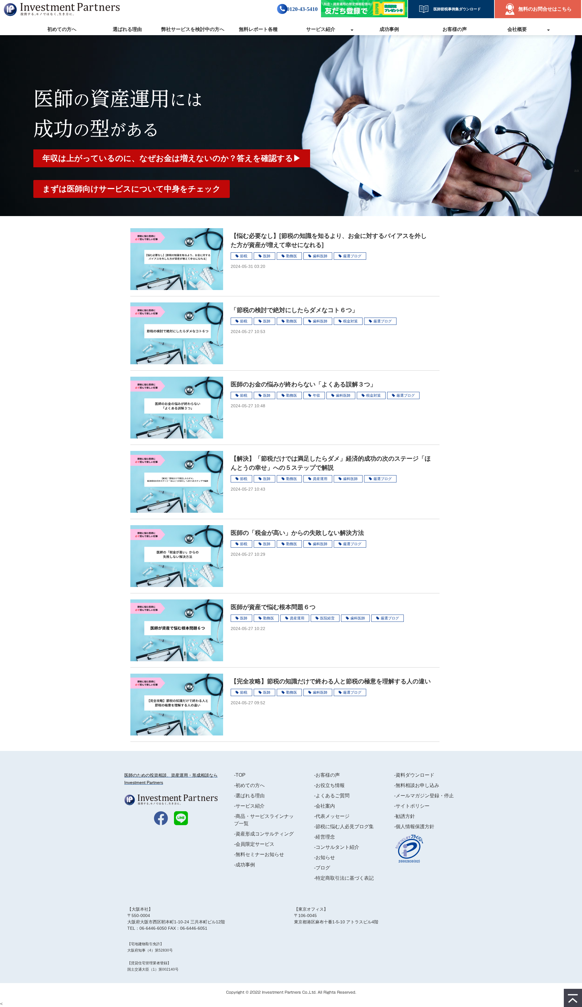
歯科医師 (320, 256)
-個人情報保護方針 (414, 826)
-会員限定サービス (254, 844)
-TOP (240, 775)
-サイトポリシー (412, 806)
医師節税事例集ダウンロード (455, 9)
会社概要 (517, 29)
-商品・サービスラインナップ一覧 (264, 820)
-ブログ (322, 867)
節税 (243, 256)
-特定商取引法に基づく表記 (344, 878)
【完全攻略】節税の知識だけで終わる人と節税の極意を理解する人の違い (331, 681)
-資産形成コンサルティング (264, 833)
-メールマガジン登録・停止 (424, 795)
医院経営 (327, 618)
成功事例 (389, 29)
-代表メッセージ (332, 816)
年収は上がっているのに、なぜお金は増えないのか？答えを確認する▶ (171, 158)
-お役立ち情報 (329, 785)
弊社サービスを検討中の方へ (192, 29)
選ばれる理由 (127, 29)
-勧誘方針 (404, 816)
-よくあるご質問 (332, 795)
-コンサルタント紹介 (336, 847)
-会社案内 (324, 806)
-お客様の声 (327, 775)
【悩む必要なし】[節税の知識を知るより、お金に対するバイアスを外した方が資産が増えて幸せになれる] (329, 240)
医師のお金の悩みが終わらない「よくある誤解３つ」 (303, 384)
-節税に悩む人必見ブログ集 (344, 826)
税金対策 (350, 321)
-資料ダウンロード (414, 775)
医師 (266, 256)
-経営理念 (324, 836)
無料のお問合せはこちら (545, 9)
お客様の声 (455, 29)
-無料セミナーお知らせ (259, 854)
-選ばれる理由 (249, 795)
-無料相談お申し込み (416, 785)
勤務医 (291, 256)
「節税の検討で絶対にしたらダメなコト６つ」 (294, 310)
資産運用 (320, 479)
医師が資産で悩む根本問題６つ (273, 607)
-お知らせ (324, 857)
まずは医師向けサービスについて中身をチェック (131, 188)
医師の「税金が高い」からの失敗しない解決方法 (297, 532)
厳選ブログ (352, 256)
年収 (316, 395)
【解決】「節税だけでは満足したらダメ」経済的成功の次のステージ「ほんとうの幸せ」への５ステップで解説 (331, 463)
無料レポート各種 (258, 29)
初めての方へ (61, 29)
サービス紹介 (320, 29)
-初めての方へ (249, 785)
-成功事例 (244, 864)
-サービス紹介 (249, 806)
